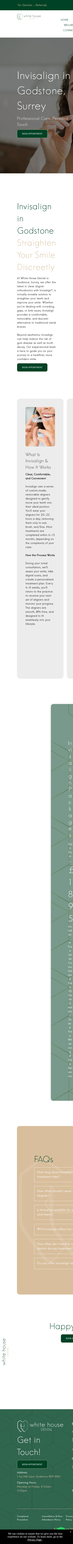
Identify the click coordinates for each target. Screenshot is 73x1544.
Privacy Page (35, 1539)
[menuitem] (64, 20)
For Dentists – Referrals (32, 5)
